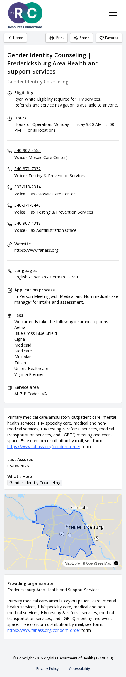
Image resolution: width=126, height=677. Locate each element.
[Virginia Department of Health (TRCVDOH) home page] (25, 15)
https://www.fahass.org (36, 250)
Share (84, 37)
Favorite (112, 37)
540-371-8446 (27, 205)
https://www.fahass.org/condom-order (43, 446)
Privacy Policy (47, 668)
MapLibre (72, 562)
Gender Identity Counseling (34, 482)
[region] (63, 532)
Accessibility (79, 668)
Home (18, 37)
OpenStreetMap (98, 562)
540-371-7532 (27, 168)
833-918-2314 (27, 187)
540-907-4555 (27, 150)
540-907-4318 (27, 223)
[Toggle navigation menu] (113, 15)
